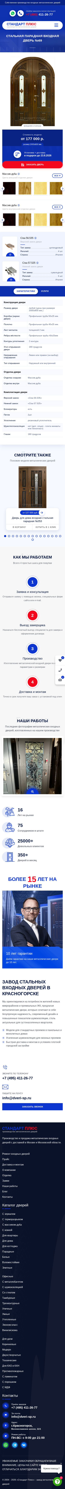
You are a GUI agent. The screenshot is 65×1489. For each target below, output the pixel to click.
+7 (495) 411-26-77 (17, 1078)
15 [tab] (60, 536)
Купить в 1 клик (46, 527)
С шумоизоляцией (12, 1287)
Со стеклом (8, 1292)
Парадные (8, 1251)
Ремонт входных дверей (16, 1154)
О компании (9, 1170)
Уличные (7, 1308)
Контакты (7, 1197)
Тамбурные (8, 1298)
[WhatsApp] (13, 13)
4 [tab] (17, 536)
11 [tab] (44, 536)
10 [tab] (40, 536)
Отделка (6, 1175)
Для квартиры (10, 1235)
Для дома (7, 1241)
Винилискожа (9, 1330)
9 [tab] (37, 536)
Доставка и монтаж (13, 1164)
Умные (6, 1314)
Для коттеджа (10, 1246)
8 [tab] (33, 536)
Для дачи (7, 1339)
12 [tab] (48, 536)
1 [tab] (5, 536)
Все (56, 176)
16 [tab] (33, 540)
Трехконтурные (11, 1303)
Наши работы (10, 1186)
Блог (5, 1191)
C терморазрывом (12, 1219)
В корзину (19, 527)
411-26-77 (39, 14)
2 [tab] (9, 536)
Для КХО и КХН (10, 1366)
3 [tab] (13, 536)
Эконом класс (10, 1325)
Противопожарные (13, 1371)
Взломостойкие (11, 1262)
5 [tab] (21, 536)
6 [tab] (25, 536)
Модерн (6, 1349)
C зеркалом (8, 1214)
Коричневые (9, 1344)
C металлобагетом (12, 1282)
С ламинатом (9, 1376)
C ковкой (7, 1230)
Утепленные (9, 1319)
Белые (6, 1257)
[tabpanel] (32, 499)
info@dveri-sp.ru (16, 1098)
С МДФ (6, 1387)
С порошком (9, 1382)
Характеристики (26, 291)
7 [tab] (29, 536)
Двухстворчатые (11, 1355)
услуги (45, 291)
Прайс (5, 1159)
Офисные (7, 1276)
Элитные (7, 1267)
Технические (9, 1360)
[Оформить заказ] (60, 670)
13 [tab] (52, 536)
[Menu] (56, 25)
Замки (5, 1180)
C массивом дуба (12, 1224)
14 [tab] (56, 536)
